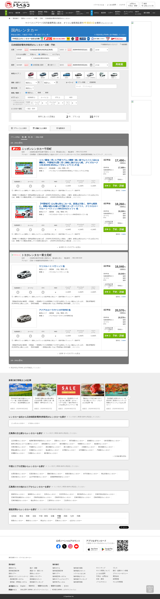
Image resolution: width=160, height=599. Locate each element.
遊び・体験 (33, 568)
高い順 (30, 137)
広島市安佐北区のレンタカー (105, 494)
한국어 (66, 586)
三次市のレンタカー (70, 500)
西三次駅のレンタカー (71, 447)
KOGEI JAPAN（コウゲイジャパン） (64, 589)
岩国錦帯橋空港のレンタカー (60, 477)
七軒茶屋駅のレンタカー (112, 441)
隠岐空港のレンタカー (54, 474)
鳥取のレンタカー (17, 520)
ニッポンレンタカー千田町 (37, 148)
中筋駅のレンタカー (36, 447)
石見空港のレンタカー (36, 474)
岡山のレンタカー (46, 520)
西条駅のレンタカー (94, 441)
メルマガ (122, 5)
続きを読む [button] (108, 154)
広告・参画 (100, 579)
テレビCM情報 (118, 582)
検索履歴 (124, 44)
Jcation (123, 190)
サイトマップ (100, 568)
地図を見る (62, 152)
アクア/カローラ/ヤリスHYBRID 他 (54, 310)
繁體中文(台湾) (43, 586)
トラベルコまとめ (80, 573)
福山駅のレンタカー (52, 450)
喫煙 (39, 93)
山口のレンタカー (76, 520)
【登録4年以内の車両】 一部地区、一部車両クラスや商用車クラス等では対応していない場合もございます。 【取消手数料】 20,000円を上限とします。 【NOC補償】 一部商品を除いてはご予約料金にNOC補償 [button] (54, 302)
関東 (28, 516)
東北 (21, 516)
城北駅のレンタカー (101, 444)
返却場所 (19, 65)
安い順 (24, 137)
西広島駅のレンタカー (53, 447)
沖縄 (78, 516)
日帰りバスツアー (36, 576)
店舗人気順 (39, 137)
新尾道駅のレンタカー (49, 444)
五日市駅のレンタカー (18, 441)
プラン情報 (81, 82)
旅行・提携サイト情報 (120, 570)
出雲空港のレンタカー (18, 474)
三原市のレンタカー (54, 500)
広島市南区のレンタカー (19, 500)
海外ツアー (56, 573)
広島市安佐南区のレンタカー (21, 497)
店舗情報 (93, 82)
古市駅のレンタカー (69, 450)
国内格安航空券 (14, 571)
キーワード (69, 82)
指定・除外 (31, 109)
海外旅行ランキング (80, 579)
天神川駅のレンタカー (18, 447)
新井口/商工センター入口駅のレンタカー (25, 444)
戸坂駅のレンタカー (103, 450)
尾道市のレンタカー (18, 494)
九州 (72, 516)
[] (106, 23)
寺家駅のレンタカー (84, 444)
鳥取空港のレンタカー (72, 474)
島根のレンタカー (32, 520)
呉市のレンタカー (50, 494)
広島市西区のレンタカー (82, 497)
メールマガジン (101, 582)
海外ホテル (56, 568)
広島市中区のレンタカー (63, 497)
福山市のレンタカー (37, 500)
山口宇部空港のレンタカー (38, 477)
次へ (129, 397)
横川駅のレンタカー (51, 453)
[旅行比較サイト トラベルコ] (9, 18)
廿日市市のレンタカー (66, 494)
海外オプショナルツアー (60, 579)
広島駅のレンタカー (36, 450)
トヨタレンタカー (34, 423)
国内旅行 (12, 564)
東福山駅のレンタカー (18, 450)
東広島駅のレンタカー (105, 447)
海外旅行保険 (78, 568)
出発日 (62, 49)
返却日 (62, 65)
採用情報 (116, 579)
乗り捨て (51, 65)
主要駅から (44, 54)
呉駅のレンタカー (60, 441)
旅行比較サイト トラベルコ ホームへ (20, 557)
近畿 (52, 516)
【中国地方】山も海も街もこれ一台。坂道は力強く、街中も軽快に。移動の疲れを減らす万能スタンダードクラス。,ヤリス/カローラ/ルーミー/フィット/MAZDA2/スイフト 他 (68, 206)
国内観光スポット (36, 579)
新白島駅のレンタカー (67, 444)
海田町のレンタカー (34, 494)
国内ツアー (12, 573)
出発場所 (19, 49)
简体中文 (32, 586)
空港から (33, 54)
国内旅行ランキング (36, 582)
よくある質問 (111, 5)
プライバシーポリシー (120, 573)
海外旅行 (55, 564)
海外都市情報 (78, 582)
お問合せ (132, 5)
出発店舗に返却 (38, 65)
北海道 (13, 516)
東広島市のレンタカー (84, 494)
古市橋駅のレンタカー (86, 450)
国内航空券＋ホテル (17, 579)
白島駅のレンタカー (88, 447)
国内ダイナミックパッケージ (18, 576)
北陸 (34, 516)
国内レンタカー (24, 30)
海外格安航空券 (57, 571)
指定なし (31, 93)
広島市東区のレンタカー (102, 497)
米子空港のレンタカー (90, 474)
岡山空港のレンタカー (108, 474)
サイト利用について (103, 570)
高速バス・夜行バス (36, 571)
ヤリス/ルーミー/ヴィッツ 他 (52, 266)
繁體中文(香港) (56, 586)
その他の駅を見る (120, 456)
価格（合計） (15, 82)
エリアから (56, 54)
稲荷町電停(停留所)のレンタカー (40, 441)
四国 (65, 516)
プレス (115, 568)
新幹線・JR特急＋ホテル (18, 582)
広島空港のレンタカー (18, 477)
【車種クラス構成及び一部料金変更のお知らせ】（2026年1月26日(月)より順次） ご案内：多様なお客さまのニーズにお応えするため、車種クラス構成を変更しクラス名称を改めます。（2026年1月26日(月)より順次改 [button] (55, 196)
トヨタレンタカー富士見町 (37, 255)
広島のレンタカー (61, 520)
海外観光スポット (80, 571)
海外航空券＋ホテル (59, 576)
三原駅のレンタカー (34, 453)
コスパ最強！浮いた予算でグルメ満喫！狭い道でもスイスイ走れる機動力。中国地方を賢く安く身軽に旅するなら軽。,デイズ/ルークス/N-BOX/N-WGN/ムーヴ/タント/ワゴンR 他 (69, 162)
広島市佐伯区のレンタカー (43, 497)
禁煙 (46, 93)
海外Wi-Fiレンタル (58, 582)
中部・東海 (43, 516)
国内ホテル (12, 568)
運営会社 (116, 576)
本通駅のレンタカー (18, 453)
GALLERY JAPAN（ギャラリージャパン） (34, 589)
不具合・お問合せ (102, 576)
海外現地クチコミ (80, 576)
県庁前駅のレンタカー (76, 441)
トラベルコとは (99, 5)
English (23, 586)
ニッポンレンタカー (18, 423)
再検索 (119, 64)
